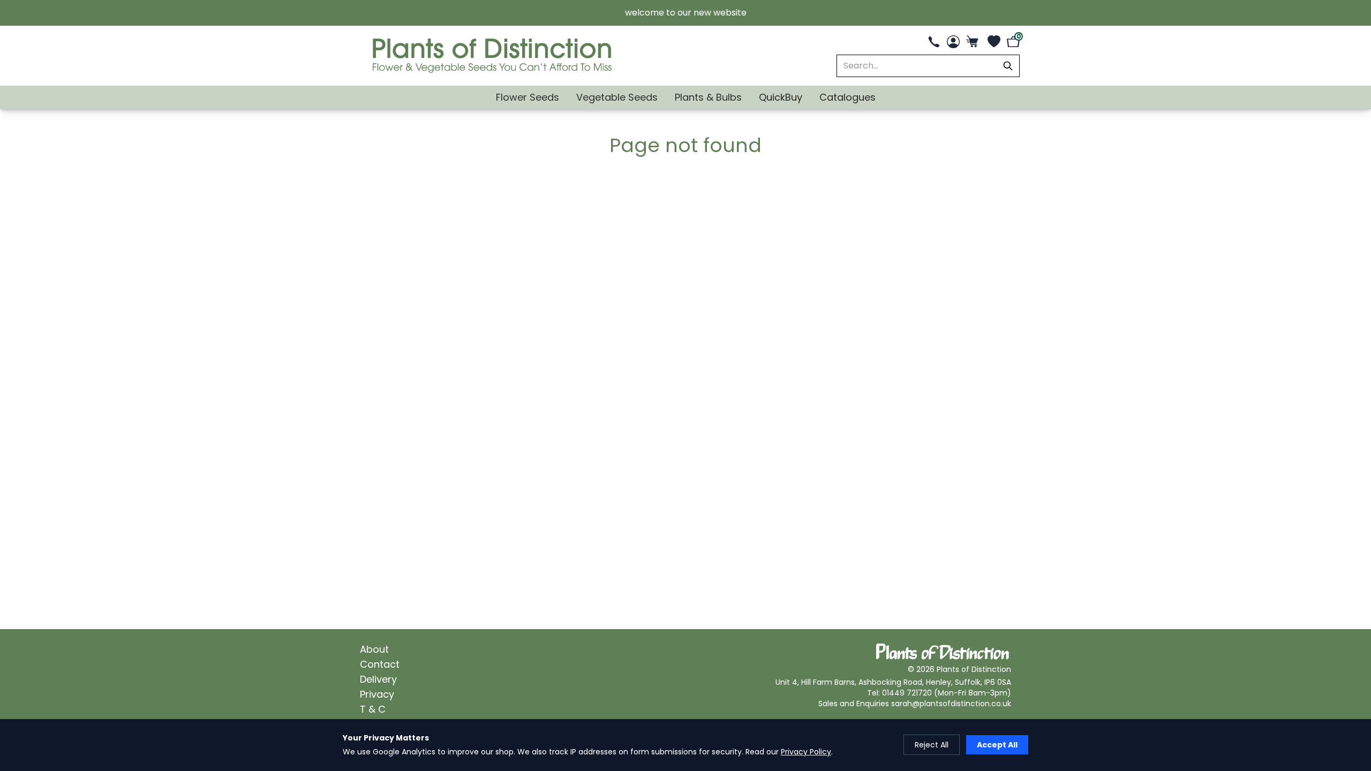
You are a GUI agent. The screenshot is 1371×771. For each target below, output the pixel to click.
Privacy (377, 694)
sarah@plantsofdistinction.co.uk (951, 703)
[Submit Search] (1008, 66)
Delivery (378, 679)
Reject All (931, 744)
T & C (373, 709)
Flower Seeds (527, 97)
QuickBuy (780, 97)
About (374, 649)
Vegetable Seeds (617, 97)
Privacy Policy (806, 751)
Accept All (997, 744)
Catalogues (847, 97)
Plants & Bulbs (708, 97)
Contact (380, 664)
